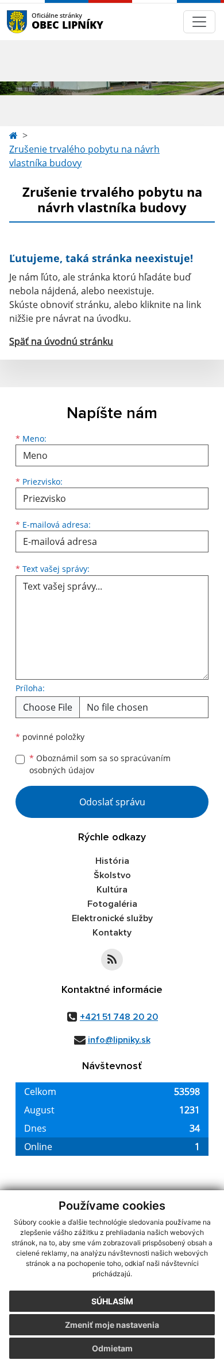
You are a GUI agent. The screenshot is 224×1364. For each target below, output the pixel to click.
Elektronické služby (112, 918)
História (112, 861)
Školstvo (112, 875)
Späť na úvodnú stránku (61, 341)
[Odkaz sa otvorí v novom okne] (112, 960)
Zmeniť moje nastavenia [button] (112, 1325)
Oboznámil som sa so (100, 764)
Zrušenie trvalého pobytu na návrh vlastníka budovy (84, 156)
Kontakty (112, 932)
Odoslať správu (112, 802)
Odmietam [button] (112, 1348)
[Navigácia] (199, 21)
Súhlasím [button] (112, 1301)
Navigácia (34, 21)
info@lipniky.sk (119, 1040)
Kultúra (112, 889)
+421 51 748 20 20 (119, 1017)
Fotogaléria (112, 904)
